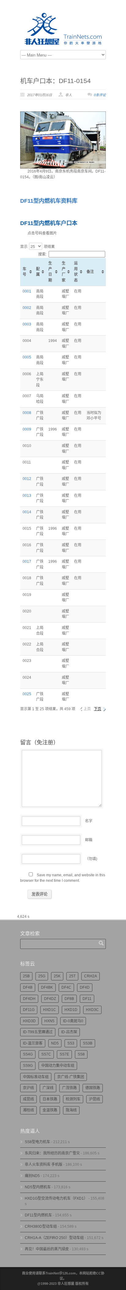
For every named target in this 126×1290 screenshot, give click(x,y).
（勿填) (91, 859)
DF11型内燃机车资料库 (48, 201)
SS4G (28, 1054)
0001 (27, 291)
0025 (27, 694)
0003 (27, 324)
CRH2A (90, 976)
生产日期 (50, 271)
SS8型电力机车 (37, 1142)
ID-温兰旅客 (33, 1043)
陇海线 (71, 1110)
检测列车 (73, 1099)
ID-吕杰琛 (69, 1032)
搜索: (42, 254)
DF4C (66, 987)
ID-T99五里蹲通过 (38, 1032)
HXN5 (49, 1021)
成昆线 (28, 1099)
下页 (97, 709)
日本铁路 (50, 1099)
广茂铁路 (69, 1088)
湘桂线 (28, 1110)
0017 (27, 561)
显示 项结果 (37, 247)
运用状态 (76, 271)
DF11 (87, 999)
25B (26, 976)
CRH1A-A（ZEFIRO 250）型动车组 (54, 1238)
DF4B (27, 987)
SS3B (87, 1043)
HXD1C (49, 1010)
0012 (27, 479)
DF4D (85, 987)
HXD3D (29, 1021)
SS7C (46, 1054)
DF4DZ (50, 999)
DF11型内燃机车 (38, 1215)
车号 (24, 272)
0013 (27, 495)
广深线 (48, 1088)
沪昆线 (94, 1099)
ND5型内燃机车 (38, 1187)
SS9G (28, 1065)
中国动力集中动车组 (57, 1065)
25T (72, 976)
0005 (27, 357)
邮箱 (88, 840)
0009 (27, 429)
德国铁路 (92, 1088)
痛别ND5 (32, 1176)
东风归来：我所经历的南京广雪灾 (52, 1153)
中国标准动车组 (36, 1077)
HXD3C (92, 1010)
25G (41, 976)
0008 (27, 413)
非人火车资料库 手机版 (43, 1164)
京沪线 (28, 1088)
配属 (38, 272)
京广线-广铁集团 (70, 1077)
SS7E (64, 1054)
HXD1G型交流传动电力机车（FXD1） (56, 1198)
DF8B (69, 999)
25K (57, 976)
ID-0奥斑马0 (73, 1021)
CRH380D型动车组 (41, 1226)
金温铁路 (50, 1110)
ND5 (55, 1043)
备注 (90, 272)
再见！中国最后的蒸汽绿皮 (47, 1249)
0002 (27, 308)
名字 (88, 821)
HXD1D (71, 1010)
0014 (27, 512)
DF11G (29, 1010)
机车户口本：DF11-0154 (55, 80)
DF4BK (47, 987)
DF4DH (29, 999)
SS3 (70, 1043)
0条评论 (100, 95)
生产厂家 (63, 271)
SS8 (81, 1054)
